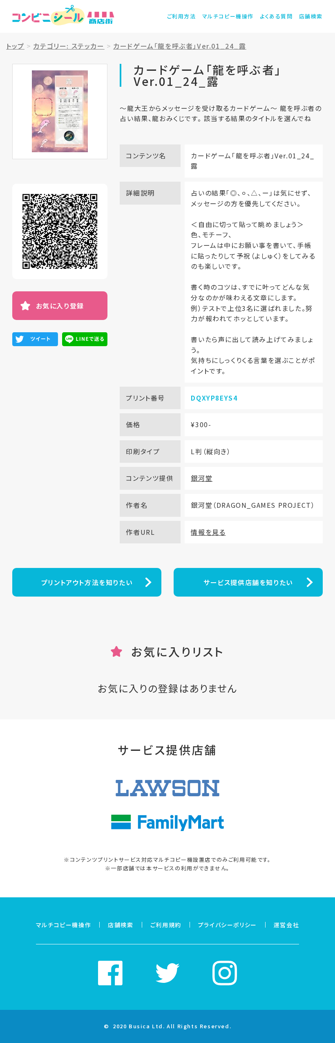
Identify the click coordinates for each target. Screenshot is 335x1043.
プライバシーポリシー (227, 925)
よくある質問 (276, 16)
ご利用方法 (181, 16)
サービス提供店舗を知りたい (248, 582)
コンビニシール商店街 (63, 16)
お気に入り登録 (60, 306)
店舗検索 (311, 16)
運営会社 (286, 925)
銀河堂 (201, 478)
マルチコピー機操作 (228, 16)
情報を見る (208, 532)
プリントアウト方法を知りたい (86, 582)
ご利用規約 (165, 925)
